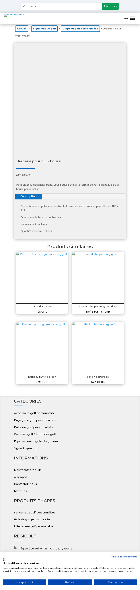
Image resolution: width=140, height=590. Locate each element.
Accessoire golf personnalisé (34, 413)
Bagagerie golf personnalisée (35, 420)
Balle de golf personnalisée (33, 427)
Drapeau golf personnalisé (80, 28)
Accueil (21, 28)
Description (29, 196)
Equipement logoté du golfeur (36, 441)
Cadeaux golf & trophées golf (35, 434)
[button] (125, 18)
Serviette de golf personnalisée (34, 512)
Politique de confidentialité (123, 556)
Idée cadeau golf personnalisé (34, 526)
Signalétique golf (44, 28)
